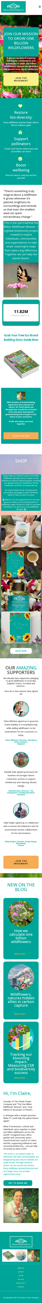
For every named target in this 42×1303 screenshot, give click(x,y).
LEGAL (21, 1287)
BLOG (21, 1279)
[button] (40, 7)
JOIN (21, 1275)
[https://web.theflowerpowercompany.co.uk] (13, 7)
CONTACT (21, 1283)
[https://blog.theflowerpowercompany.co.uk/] (21, 1255)
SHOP (21, 1272)
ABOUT (21, 1268)
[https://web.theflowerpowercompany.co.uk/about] (33, 1255)
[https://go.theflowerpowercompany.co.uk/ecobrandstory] (21, 363)
